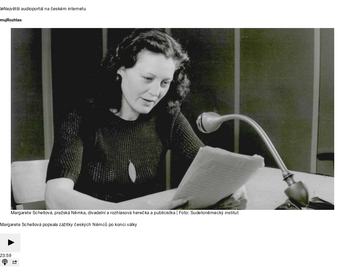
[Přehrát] (10, 243)
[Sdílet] (14, 262)
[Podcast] (5, 262)
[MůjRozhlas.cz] (11, 20)
